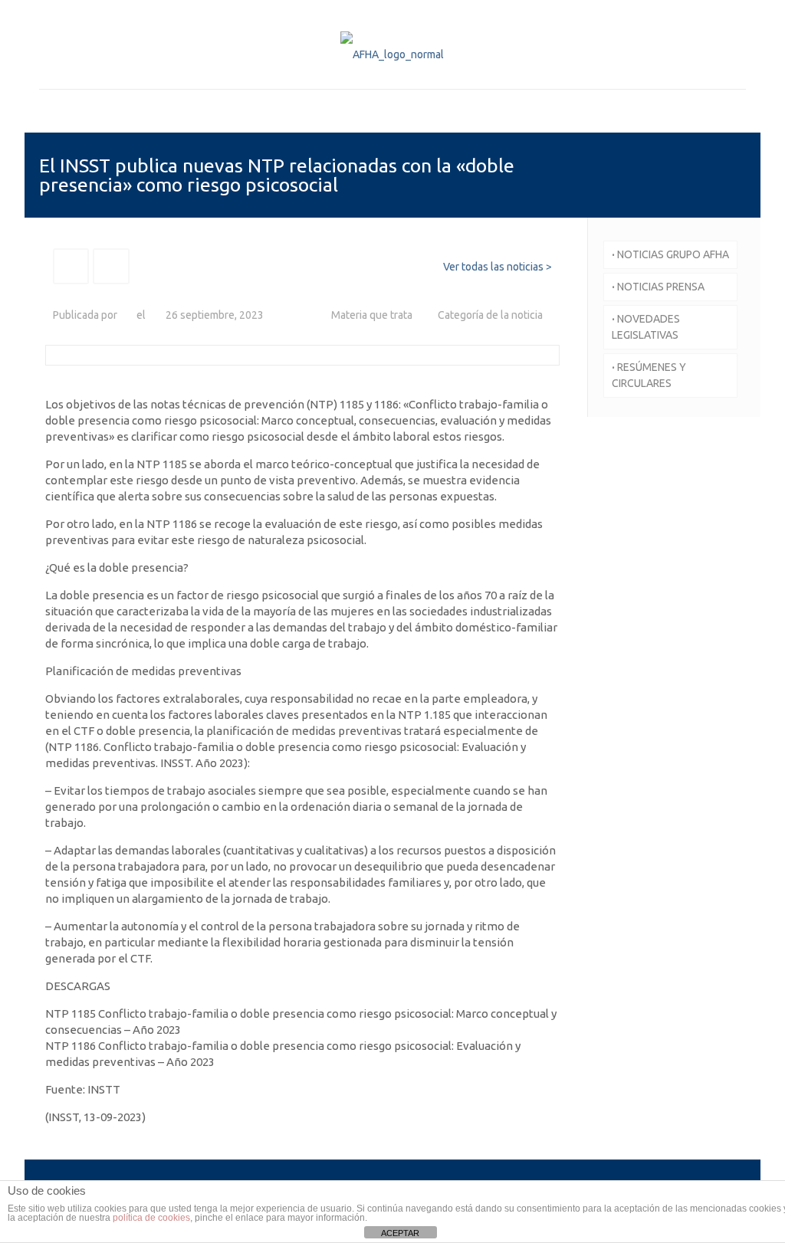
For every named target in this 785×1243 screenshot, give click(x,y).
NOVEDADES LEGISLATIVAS (646, 327)
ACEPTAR (400, 1233)
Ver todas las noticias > (497, 267)
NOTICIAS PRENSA (658, 286)
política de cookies (151, 1217)
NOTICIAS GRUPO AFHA (670, 254)
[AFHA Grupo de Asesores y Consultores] (392, 54)
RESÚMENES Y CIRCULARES (649, 375)
